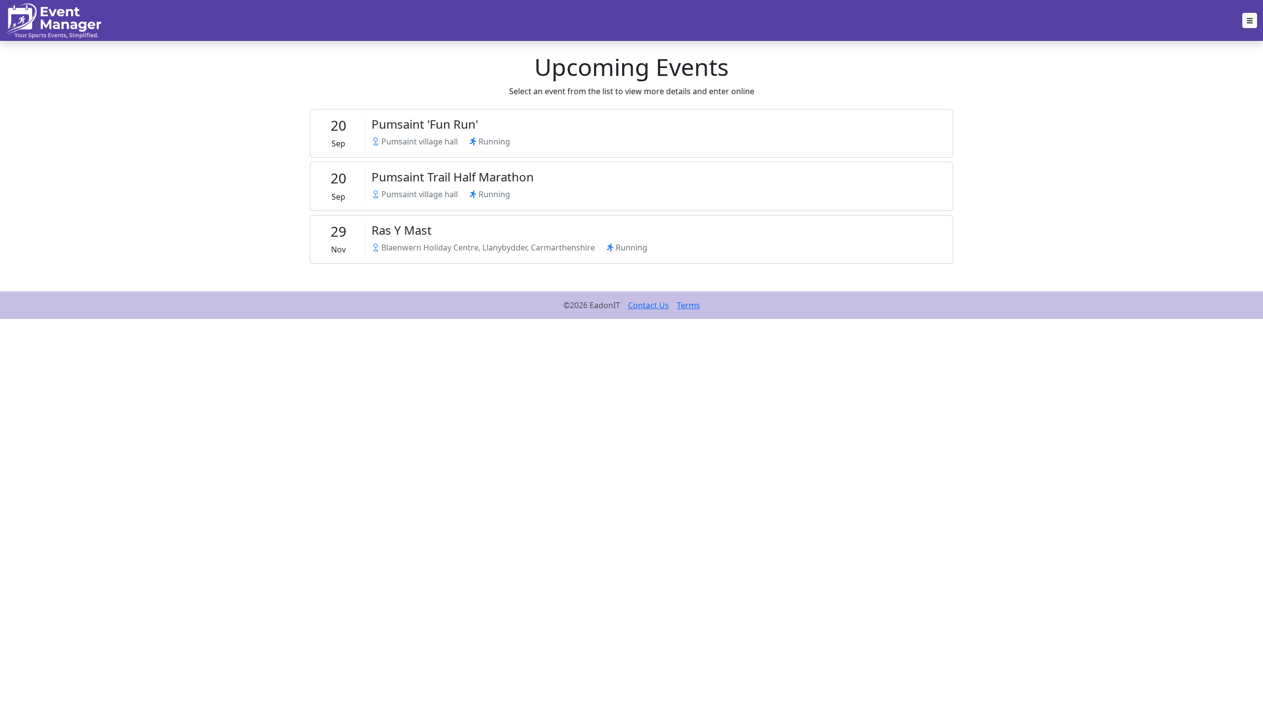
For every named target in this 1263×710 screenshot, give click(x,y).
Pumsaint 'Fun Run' (424, 124)
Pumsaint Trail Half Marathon (452, 177)
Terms (688, 305)
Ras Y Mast (401, 230)
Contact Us (648, 305)
